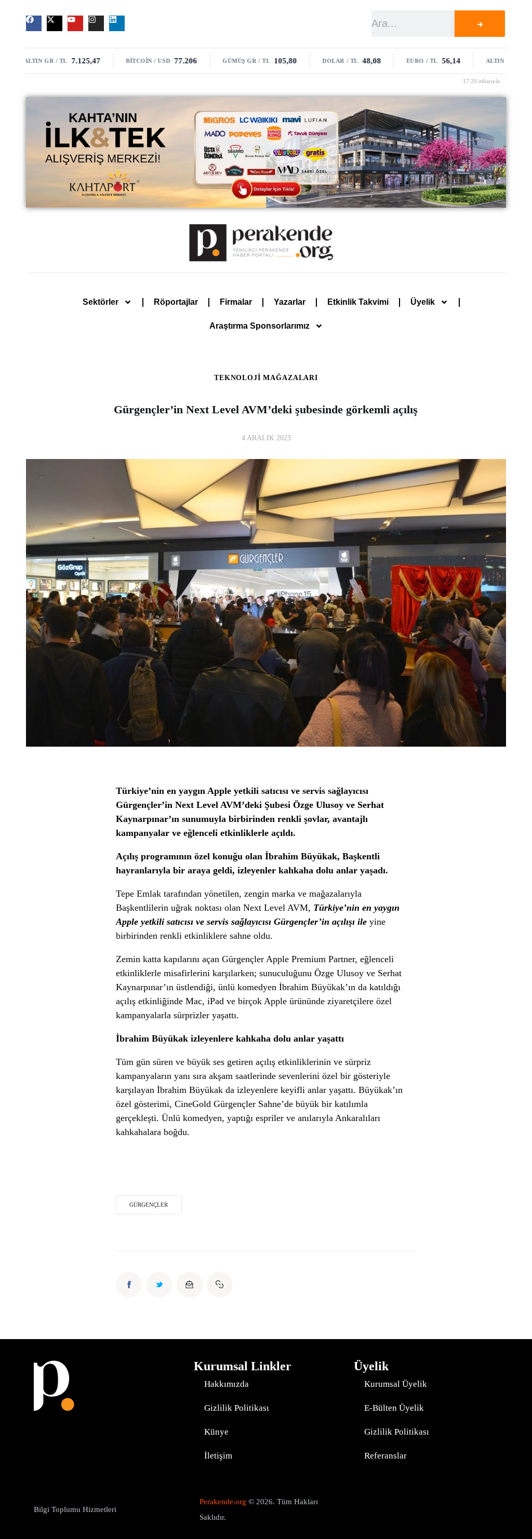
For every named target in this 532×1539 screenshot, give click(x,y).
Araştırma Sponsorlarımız (259, 325)
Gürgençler (148, 1205)
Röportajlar (176, 302)
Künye (216, 1432)
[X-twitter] (54, 23)
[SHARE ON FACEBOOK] (129, 1285)
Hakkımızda (226, 1384)
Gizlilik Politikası (236, 1408)
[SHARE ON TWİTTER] (159, 1285)
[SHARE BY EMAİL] (190, 1285)
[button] (220, 1285)
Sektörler (100, 302)
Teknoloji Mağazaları (266, 378)
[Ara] (480, 23)
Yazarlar (289, 302)
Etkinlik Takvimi (358, 302)
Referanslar (385, 1456)
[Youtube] (75, 23)
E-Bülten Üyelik (394, 1408)
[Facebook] (34, 23)
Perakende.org (223, 1501)
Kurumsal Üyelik (395, 1384)
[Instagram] (96, 23)
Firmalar (236, 302)
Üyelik (422, 302)
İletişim (218, 1456)
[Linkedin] (117, 23)
